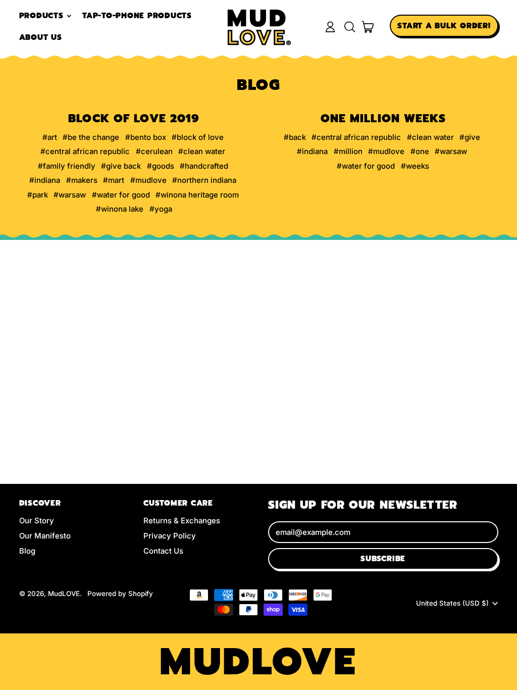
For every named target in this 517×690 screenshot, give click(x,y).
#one (419, 151)
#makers (81, 180)
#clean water (201, 151)
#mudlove (148, 180)
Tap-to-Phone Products (137, 15)
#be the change (91, 137)
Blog (27, 551)
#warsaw (70, 195)
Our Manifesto (45, 535)
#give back (121, 166)
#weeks (415, 166)
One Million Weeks (383, 118)
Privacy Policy (169, 535)
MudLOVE (64, 593)
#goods (160, 166)
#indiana (44, 180)
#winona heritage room (197, 195)
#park (37, 195)
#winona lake (119, 209)
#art (49, 137)
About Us (40, 37)
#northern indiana (204, 180)
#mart (113, 180)
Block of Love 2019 (133, 118)
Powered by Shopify (120, 593)
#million (348, 151)
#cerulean (154, 151)
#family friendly (66, 166)
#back (295, 137)
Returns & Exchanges (181, 520)
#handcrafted (204, 166)
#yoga (160, 209)
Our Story (36, 520)
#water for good (121, 195)
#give (469, 137)
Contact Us (163, 551)
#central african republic (85, 151)
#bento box (145, 137)
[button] (349, 26)
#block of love (198, 137)
